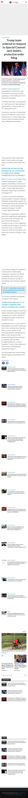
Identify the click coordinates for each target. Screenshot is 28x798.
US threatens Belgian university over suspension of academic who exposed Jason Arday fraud (16, 615)
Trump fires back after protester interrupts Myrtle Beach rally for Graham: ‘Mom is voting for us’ (14, 388)
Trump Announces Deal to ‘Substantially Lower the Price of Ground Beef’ (16, 580)
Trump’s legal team (13, 89)
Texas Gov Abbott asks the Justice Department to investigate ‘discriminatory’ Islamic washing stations (16, 546)
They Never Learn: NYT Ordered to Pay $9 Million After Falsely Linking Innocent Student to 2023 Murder (16, 511)
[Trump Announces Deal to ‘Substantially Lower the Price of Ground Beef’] (4, 579)
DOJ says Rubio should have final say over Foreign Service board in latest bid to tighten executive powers (16, 563)
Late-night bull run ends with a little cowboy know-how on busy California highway (16, 493)
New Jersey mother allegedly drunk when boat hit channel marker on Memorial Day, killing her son (15, 528)
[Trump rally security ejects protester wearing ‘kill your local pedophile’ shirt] (4, 421)
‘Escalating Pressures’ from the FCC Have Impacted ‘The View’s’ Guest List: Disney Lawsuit (16, 476)
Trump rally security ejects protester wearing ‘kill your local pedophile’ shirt (16, 422)
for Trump (16, 323)
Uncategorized (5, 37)
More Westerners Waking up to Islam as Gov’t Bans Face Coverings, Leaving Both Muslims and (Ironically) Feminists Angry (16, 405)
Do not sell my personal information (13, 794)
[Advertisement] (14, 19)
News (8, 611)
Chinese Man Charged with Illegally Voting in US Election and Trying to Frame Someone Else (16, 597)
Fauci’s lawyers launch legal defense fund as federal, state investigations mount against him (16, 458)
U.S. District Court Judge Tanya (15, 179)
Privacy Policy (21, 793)
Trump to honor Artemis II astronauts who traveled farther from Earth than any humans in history (16, 370)
